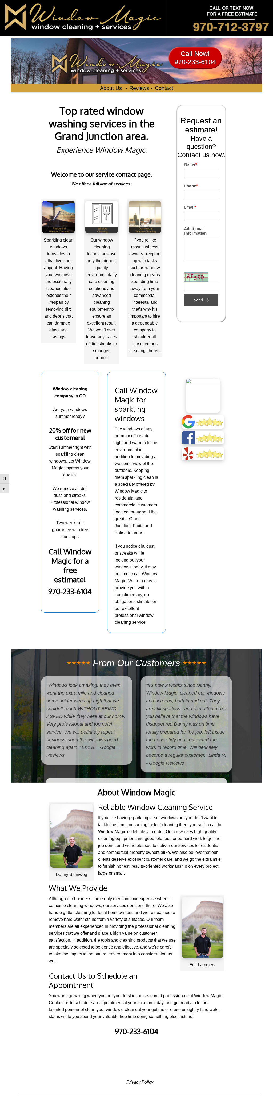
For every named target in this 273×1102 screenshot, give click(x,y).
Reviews (139, 88)
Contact (164, 88)
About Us (111, 88)
